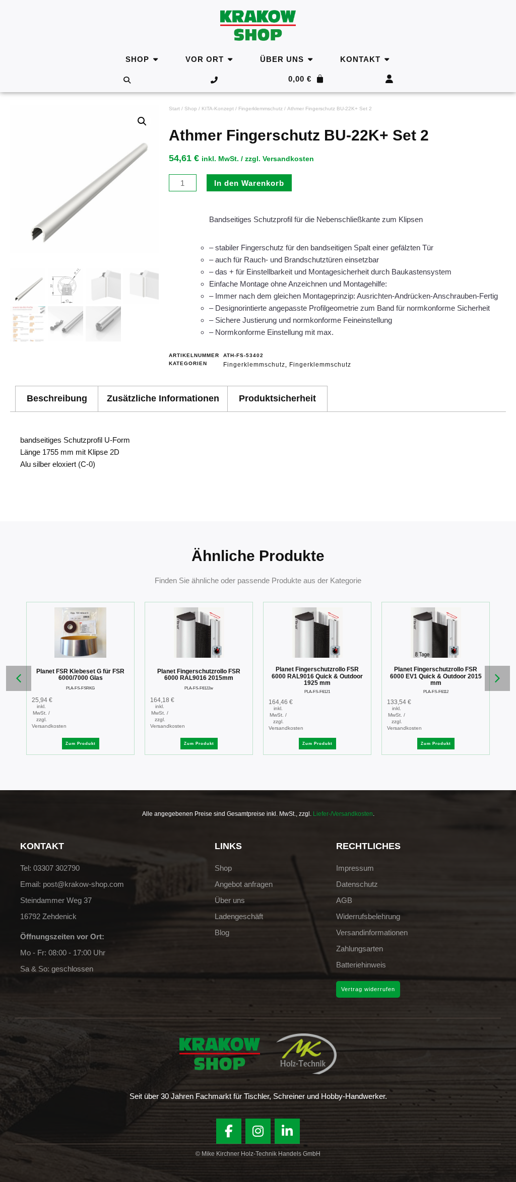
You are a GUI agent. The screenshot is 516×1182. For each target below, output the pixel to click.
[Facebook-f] (228, 1131)
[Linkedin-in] (287, 1131)
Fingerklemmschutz (260, 108)
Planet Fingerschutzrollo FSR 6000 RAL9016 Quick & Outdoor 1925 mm (317, 676)
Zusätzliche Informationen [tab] (163, 398)
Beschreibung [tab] (57, 398)
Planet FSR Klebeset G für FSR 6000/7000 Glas (80, 675)
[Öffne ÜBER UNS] (310, 59)
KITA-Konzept (218, 108)
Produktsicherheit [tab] (277, 398)
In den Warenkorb (249, 183)
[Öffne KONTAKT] (387, 59)
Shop (190, 108)
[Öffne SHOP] (155, 59)
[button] (142, 121)
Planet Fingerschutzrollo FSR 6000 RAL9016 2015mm (198, 675)
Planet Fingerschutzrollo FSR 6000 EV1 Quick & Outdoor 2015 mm (436, 676)
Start (174, 108)
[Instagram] (258, 1131)
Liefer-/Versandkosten (343, 813)
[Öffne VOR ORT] (230, 59)
